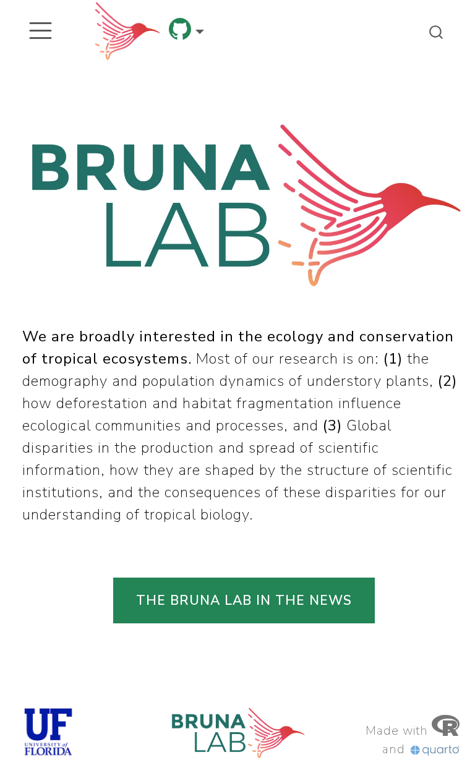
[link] (186, 33)
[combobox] (436, 31)
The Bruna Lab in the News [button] (244, 600)
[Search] (436, 31)
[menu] (40, 30)
